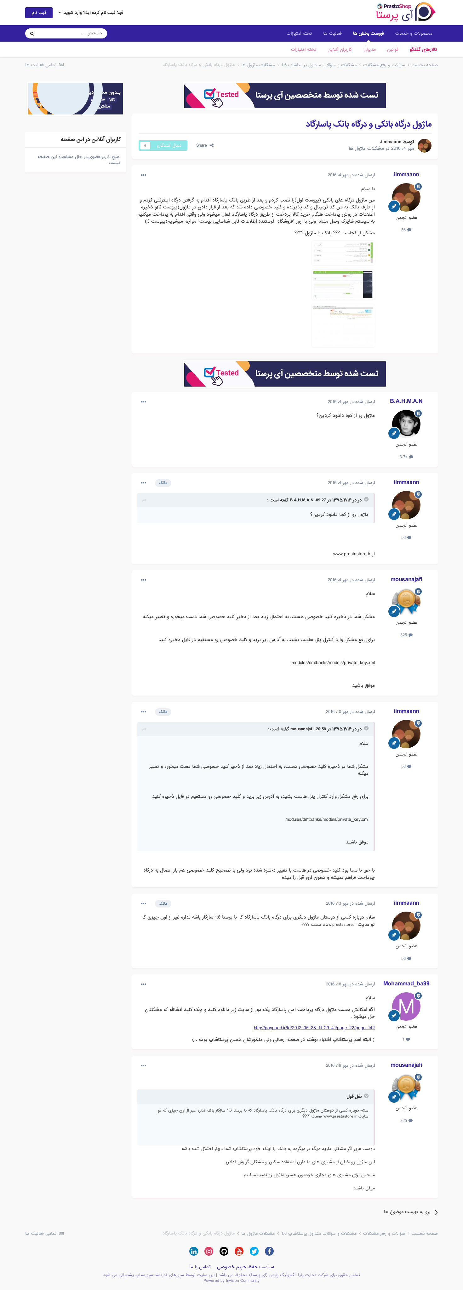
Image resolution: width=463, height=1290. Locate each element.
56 (404, 229)
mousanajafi (406, 579)
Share (203, 145)
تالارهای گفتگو (423, 49)
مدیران (369, 49)
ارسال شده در (351, 175)
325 (404, 635)
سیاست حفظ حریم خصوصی (245, 1267)
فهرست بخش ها (368, 33)
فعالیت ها (332, 33)
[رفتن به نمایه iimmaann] (425, 146)
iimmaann (391, 142)
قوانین (392, 49)
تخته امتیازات (303, 49)
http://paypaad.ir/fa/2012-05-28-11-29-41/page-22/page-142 (314, 1028)
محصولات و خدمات (413, 33)
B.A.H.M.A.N (406, 401)
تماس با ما (200, 1267)
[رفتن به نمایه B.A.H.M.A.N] (406, 424)
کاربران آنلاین (340, 49)
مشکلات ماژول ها (366, 148)
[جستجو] (32, 33)
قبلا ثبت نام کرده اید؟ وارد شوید (92, 12)
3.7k (404, 456)
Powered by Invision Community (231, 1281)
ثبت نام (39, 12)
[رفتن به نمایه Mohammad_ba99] (406, 1006)
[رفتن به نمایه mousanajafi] (406, 602)
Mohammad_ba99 (406, 984)
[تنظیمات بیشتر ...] (143, 175)
